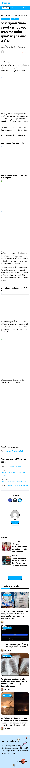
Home (2, 15)
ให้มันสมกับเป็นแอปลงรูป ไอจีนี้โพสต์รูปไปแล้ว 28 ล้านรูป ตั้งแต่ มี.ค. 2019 (15, 645)
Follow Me (15, 522)
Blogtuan (8, 451)
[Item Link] (15, 600)
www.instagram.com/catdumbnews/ (13, 481)
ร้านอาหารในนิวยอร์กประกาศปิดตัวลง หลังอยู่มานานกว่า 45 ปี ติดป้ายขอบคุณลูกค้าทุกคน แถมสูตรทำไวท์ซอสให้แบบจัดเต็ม (14, 615)
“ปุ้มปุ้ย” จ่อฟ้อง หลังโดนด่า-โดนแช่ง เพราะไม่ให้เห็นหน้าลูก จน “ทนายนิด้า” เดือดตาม (19, 562)
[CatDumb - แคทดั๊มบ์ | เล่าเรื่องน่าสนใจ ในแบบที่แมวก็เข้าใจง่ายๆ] (6, 3)
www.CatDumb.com (14, 466)
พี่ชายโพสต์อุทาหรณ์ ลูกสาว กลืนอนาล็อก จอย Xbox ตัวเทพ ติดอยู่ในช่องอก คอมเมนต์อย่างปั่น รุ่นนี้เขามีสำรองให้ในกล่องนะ (14, 682)
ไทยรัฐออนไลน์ (17, 451)
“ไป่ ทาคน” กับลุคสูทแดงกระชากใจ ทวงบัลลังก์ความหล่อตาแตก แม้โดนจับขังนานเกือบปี (20, 548)
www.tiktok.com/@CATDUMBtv (17, 485)
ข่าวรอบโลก (9, 15)
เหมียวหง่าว (7, 689)
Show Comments (15, 578)
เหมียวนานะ (8, 622)
